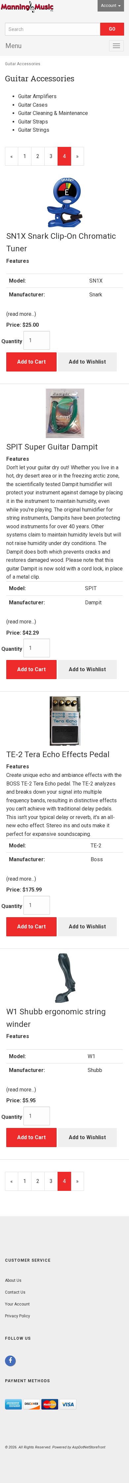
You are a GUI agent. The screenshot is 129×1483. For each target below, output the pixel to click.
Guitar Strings (33, 130)
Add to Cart (31, 362)
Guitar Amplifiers (37, 96)
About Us (13, 1280)
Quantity (11, 341)
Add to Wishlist (87, 362)
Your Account (17, 1304)
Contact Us (15, 1292)
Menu (13, 46)
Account (109, 5)
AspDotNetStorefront (88, 1447)
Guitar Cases (33, 105)
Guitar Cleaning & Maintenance (53, 113)
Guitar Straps (33, 122)
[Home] (27, 11)
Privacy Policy (17, 1316)
